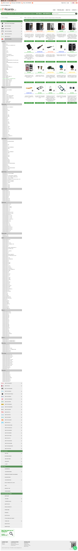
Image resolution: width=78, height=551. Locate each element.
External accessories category (28, 13)
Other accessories (18, 13)
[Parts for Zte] (2, 422)
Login (68, 2)
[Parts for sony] (2, 409)
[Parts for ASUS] (2, 29)
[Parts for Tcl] (2, 412)
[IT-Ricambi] (8, 11)
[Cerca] (76, 13)
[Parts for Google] (2, 34)
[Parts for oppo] (2, 402)
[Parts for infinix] (2, 433)
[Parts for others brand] (2, 23)
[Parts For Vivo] (2, 415)
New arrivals (47, 13)
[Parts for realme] (2, 404)
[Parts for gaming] (2, 31)
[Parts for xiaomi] (2, 420)
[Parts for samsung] (2, 407)
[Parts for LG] (2, 386)
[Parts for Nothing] (2, 425)
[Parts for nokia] (2, 396)
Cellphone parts (4, 13)
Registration (63, 2)
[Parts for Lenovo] (2, 383)
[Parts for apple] (2, 26)
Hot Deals (39, 13)
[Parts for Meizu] (2, 391)
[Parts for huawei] (2, 39)
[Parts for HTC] (2, 36)
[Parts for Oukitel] (2, 428)
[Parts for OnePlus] (2, 399)
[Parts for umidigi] (2, 430)
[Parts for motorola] (2, 394)
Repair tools (10, 13)
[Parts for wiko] (2, 417)
